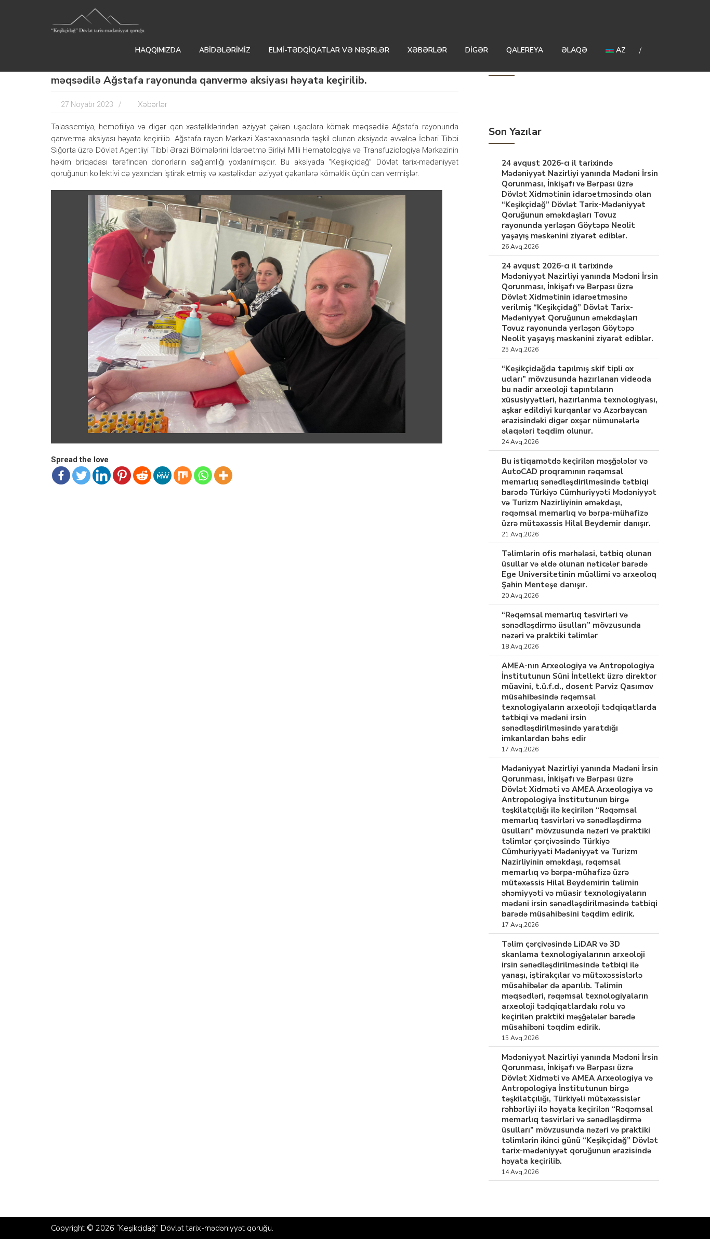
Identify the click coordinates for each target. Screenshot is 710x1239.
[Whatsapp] (203, 475)
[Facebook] (61, 475)
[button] (427, 204)
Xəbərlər (427, 50)
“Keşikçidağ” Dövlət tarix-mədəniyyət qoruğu (194, 1228)
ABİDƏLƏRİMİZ (225, 50)
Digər (476, 50)
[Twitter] (81, 475)
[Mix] (183, 475)
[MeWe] (162, 475)
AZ (620, 50)
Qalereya (524, 50)
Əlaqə (574, 50)
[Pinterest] (122, 475)
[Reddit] (142, 475)
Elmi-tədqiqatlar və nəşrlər (329, 50)
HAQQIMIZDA (158, 50)
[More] (223, 475)
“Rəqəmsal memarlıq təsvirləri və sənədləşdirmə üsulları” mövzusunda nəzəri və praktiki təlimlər (571, 625)
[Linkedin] (102, 475)
